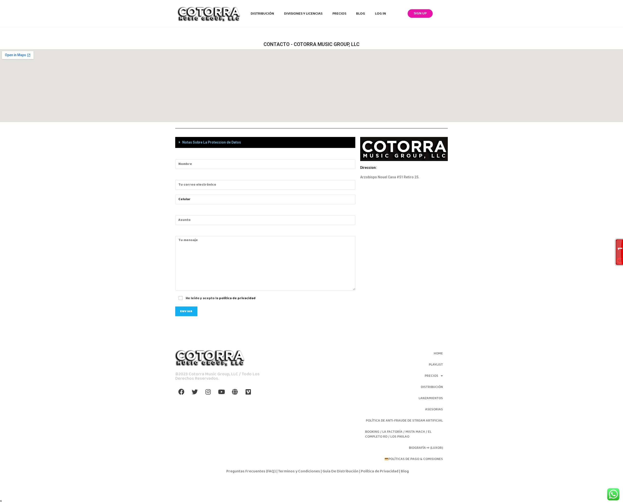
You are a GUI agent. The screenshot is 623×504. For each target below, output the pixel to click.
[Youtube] (221, 392)
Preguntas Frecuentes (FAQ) (251, 471)
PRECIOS (339, 14)
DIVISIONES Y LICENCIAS (303, 14)
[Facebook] (181, 392)
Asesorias (434, 409)
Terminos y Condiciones (299, 471)
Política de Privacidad (379, 471)
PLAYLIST (436, 364)
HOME (438, 353)
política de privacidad (237, 298)
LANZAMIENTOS (431, 398)
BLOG (360, 14)
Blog (405, 471)
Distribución (432, 387)
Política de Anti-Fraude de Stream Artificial (404, 420)
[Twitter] (195, 392)
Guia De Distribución (340, 471)
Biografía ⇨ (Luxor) (426, 447)
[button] (420, 13)
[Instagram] (208, 392)
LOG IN (380, 14)
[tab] (265, 142)
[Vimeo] (248, 392)
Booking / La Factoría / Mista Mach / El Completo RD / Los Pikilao (398, 434)
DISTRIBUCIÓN (262, 14)
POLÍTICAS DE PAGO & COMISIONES (415, 459)
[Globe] (235, 392)
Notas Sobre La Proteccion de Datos (211, 142)
